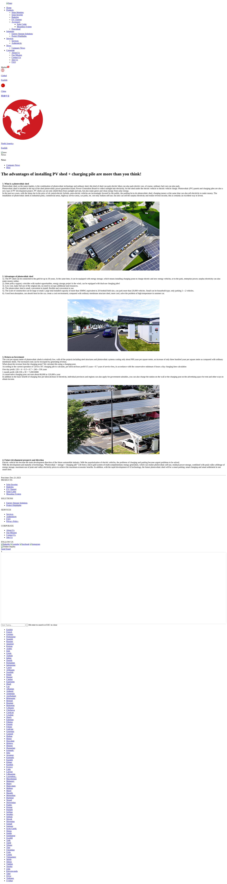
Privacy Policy (12, 521)
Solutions (10, 31)
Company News (18, 48)
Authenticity (17, 43)
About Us (16, 53)
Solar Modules (18, 12)
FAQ (14, 62)
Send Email (6, 549)
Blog (8, 167)
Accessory (16, 22)
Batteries (15, 17)
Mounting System (24, 27)
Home (8, 8)
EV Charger (17, 19)
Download (16, 29)
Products (10, 10)
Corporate (10, 50)
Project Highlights (19, 36)
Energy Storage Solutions (22, 34)
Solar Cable (22, 24)
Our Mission (17, 55)
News (8, 45)
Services (9, 38)
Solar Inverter (17, 15)
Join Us (15, 60)
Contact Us (16, 57)
